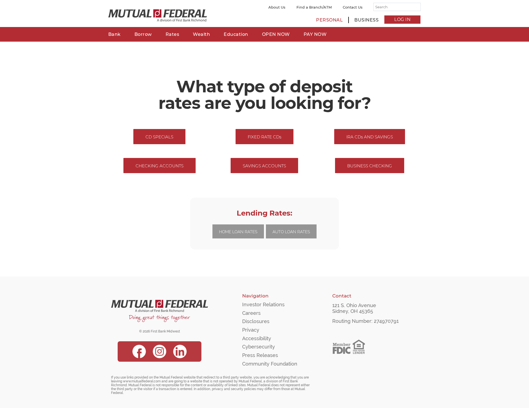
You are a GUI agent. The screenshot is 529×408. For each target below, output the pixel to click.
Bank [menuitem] (114, 34)
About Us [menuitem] (276, 7)
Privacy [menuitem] (250, 330)
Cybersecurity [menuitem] (258, 347)
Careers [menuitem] (251, 313)
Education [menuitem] (236, 34)
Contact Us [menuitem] (353, 7)
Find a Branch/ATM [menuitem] (314, 7)
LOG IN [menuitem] (402, 19)
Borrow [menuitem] (143, 34)
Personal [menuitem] (329, 20)
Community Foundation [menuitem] (269, 364)
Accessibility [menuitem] (256, 338)
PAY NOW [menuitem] (315, 34)
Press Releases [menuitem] (260, 355)
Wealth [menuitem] (201, 34)
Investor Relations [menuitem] (263, 304)
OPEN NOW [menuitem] (276, 34)
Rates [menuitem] (172, 34)
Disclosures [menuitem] (255, 321)
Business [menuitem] (366, 20)
